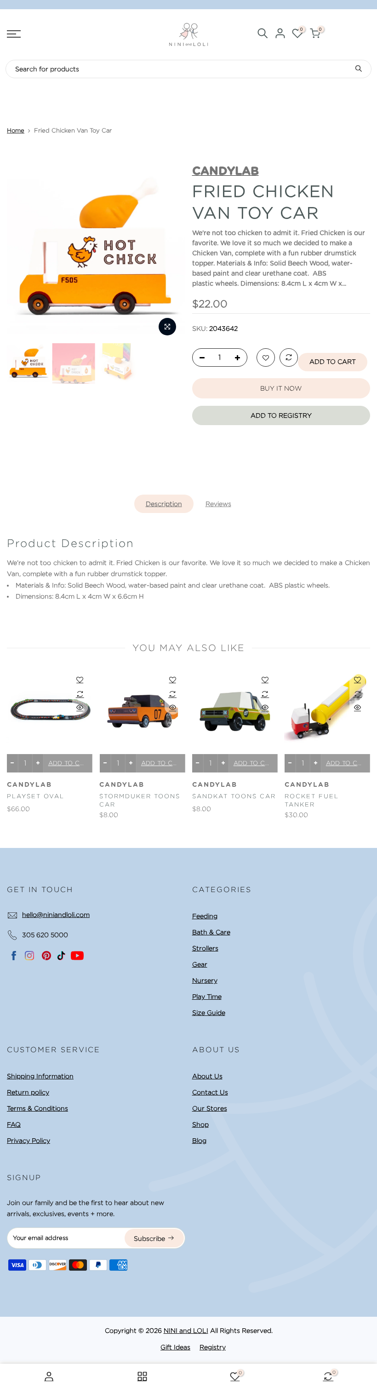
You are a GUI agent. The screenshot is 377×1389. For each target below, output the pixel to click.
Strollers (205, 948)
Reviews (218, 503)
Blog (199, 1140)
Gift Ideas (175, 1347)
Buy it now (281, 388)
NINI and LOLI (186, 1330)
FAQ (14, 1124)
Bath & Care (211, 932)
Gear (199, 964)
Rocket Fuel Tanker (312, 800)
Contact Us (210, 1092)
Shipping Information (40, 1076)
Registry (213, 1347)
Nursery (204, 980)
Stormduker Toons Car (139, 800)
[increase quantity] (240, 358)
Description (164, 503)
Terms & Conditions (37, 1108)
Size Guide (208, 1012)
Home (15, 130)
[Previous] (22, 251)
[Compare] (288, 358)
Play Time (207, 996)
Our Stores (209, 1108)
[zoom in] (167, 326)
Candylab (29, 785)
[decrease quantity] (199, 358)
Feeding (204, 916)
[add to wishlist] (265, 358)
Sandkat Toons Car (234, 796)
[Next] (169, 251)
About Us (207, 1076)
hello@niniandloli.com (56, 914)
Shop (200, 1124)
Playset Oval (35, 796)
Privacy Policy (28, 1140)
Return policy (28, 1092)
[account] (280, 34)
